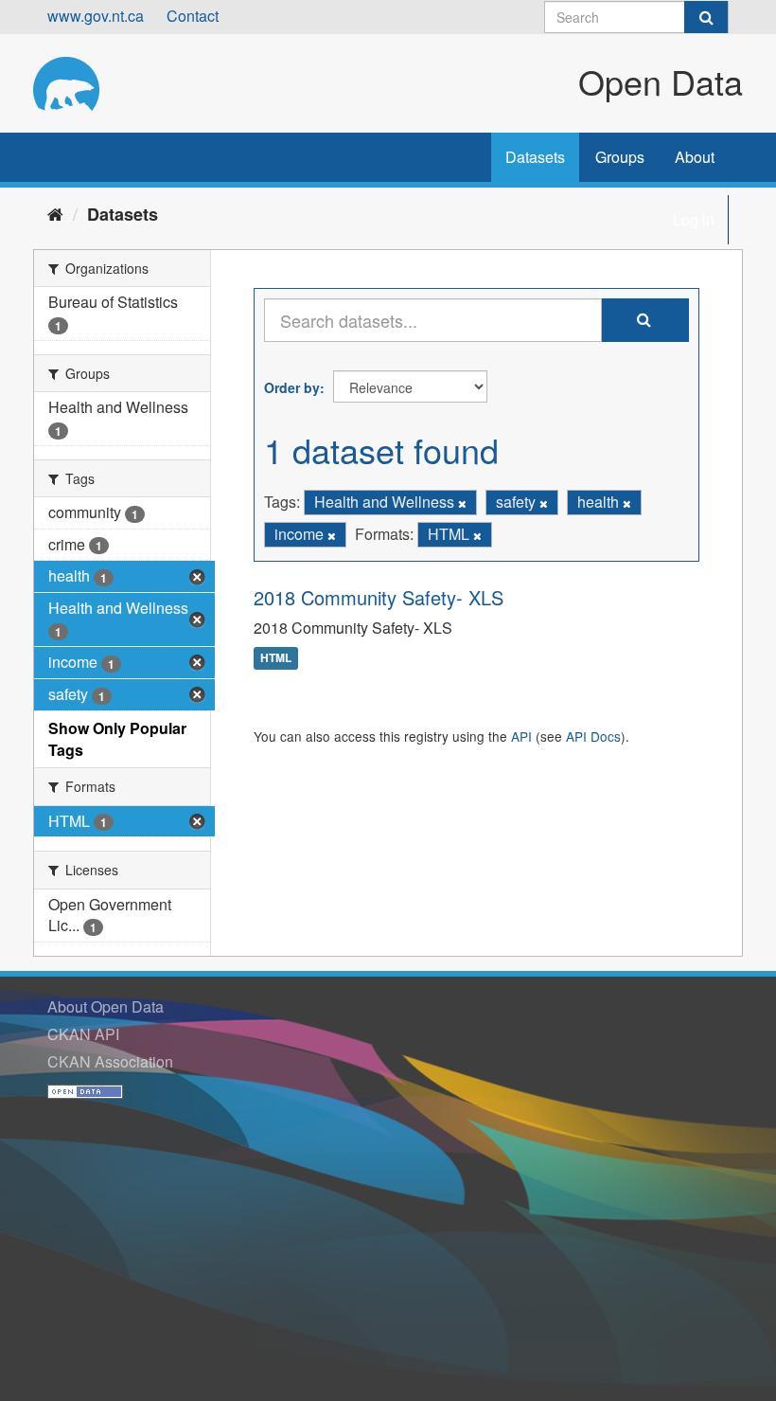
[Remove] (462, 503)
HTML (275, 658)
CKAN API (83, 1034)
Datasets (535, 157)
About (694, 157)
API (521, 736)
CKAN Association (110, 1061)
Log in (693, 219)
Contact (193, 16)
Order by (292, 387)
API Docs (593, 736)
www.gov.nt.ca (95, 16)
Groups (619, 157)
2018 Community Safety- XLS (378, 597)
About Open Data (105, 1006)
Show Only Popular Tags (117, 739)
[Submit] (706, 17)
